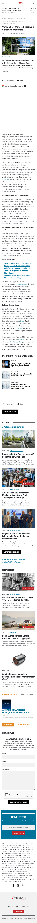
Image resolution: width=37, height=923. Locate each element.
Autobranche (21, 18)
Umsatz (22, 339)
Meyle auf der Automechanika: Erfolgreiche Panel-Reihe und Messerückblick (16, 536)
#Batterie (21, 560)
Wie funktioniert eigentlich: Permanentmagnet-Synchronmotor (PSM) (18, 677)
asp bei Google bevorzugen (14, 86)
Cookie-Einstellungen (29, 918)
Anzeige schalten (24, 724)
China (22, 321)
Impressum (5, 918)
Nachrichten (11, 18)
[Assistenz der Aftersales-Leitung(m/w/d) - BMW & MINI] (6, 704)
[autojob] (31, 694)
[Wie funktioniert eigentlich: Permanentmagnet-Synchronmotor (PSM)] (18, 659)
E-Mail (4, 753)
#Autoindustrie (7, 562)
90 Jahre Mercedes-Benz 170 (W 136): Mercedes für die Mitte (17, 598)
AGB (12, 918)
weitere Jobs (8, 724)
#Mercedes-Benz (15, 594)
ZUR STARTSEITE (10, 412)
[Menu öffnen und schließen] (3, 3)
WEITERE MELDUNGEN (11, 552)
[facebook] (13, 885)
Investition (5, 179)
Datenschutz (18, 918)
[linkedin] (23, 885)
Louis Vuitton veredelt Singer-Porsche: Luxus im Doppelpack (16, 637)
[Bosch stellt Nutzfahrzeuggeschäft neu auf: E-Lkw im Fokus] (18, 439)
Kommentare (10, 80)
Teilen (22, 80)
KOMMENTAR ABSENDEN (18, 802)
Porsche (28, 221)
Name (4, 761)
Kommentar (5, 769)
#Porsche (17, 562)
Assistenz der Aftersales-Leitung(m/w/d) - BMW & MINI (16, 711)
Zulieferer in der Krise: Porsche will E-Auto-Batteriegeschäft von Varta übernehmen (18, 270)
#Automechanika (15, 489)
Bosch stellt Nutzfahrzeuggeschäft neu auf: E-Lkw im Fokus (18, 455)
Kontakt (25, 906)
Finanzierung (22, 284)
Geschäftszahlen (15, 342)
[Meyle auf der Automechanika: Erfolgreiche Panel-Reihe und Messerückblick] (18, 518)
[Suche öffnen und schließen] (33, 3)
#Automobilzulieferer (13, 427)
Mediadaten (13, 906)
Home (4, 18)
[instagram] (18, 885)
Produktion (18, 328)
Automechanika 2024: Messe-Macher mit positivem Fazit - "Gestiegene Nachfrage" (16, 495)
